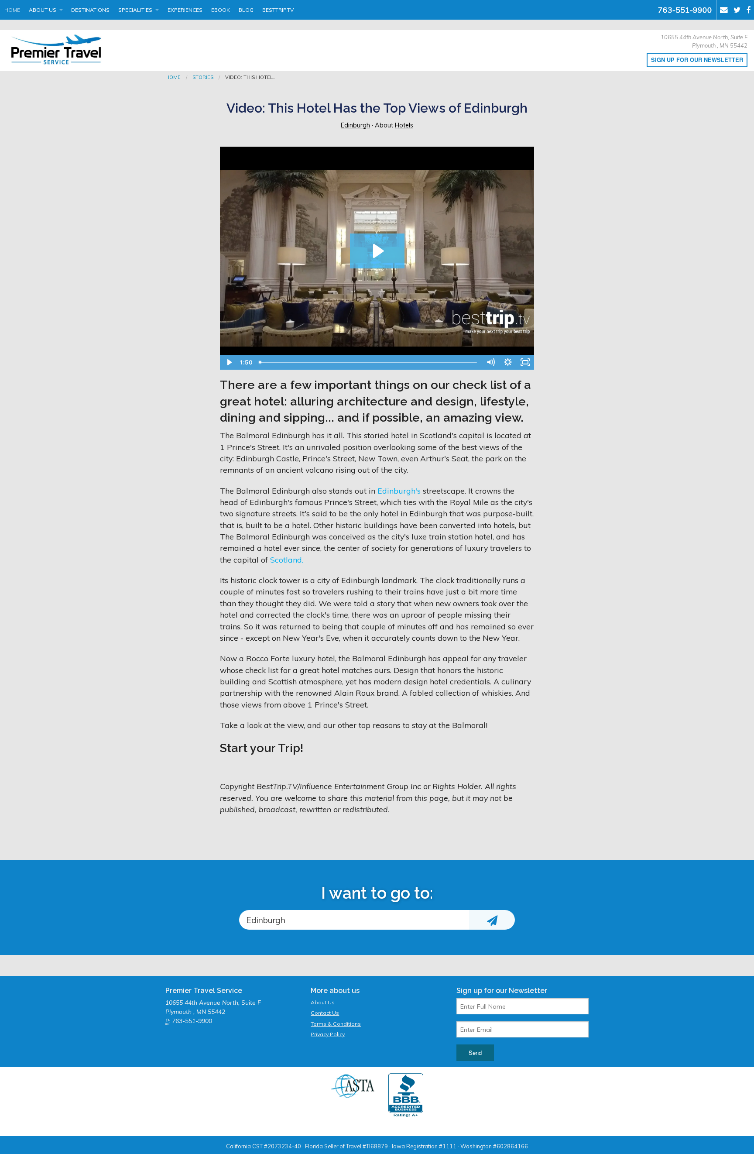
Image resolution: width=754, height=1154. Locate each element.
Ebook (220, 10)
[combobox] (354, 920)
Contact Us (325, 1013)
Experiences (185, 10)
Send (475, 1052)
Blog (246, 10)
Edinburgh (355, 125)
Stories (202, 77)
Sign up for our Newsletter (697, 60)
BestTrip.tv (278, 10)
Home (12, 10)
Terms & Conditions (336, 1023)
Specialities (135, 10)
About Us (42, 10)
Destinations (90, 10)
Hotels (404, 125)
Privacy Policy (328, 1034)
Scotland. (286, 559)
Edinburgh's (399, 490)
